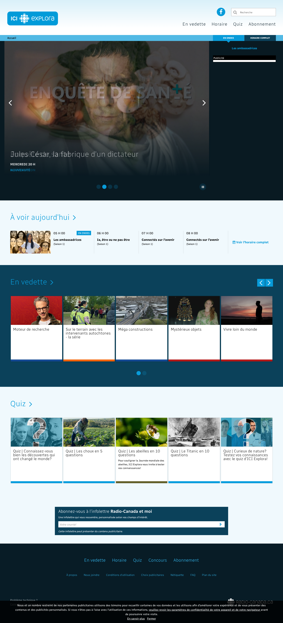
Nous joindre (92, 574)
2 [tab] (104, 187)
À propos (71, 574)
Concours (157, 559)
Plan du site (209, 574)
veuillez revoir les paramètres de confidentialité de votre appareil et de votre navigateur (205, 609)
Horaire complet (260, 38)
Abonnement (262, 23)
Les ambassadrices (244, 48)
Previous (10, 102)
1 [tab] (98, 187)
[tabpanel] (107, 108)
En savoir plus (136, 618)
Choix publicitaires (152, 574)
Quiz (238, 23)
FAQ (192, 574)
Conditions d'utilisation (120, 574)
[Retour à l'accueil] (32, 18)
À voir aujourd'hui (39, 216)
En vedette (194, 23)
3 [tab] (110, 187)
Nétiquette (177, 574)
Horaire (219, 23)
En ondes (228, 38)
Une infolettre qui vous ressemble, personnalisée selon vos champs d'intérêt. (103, 517)
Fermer (151, 618)
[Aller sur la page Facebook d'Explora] (221, 12)
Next (204, 102)
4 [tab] (116, 187)
